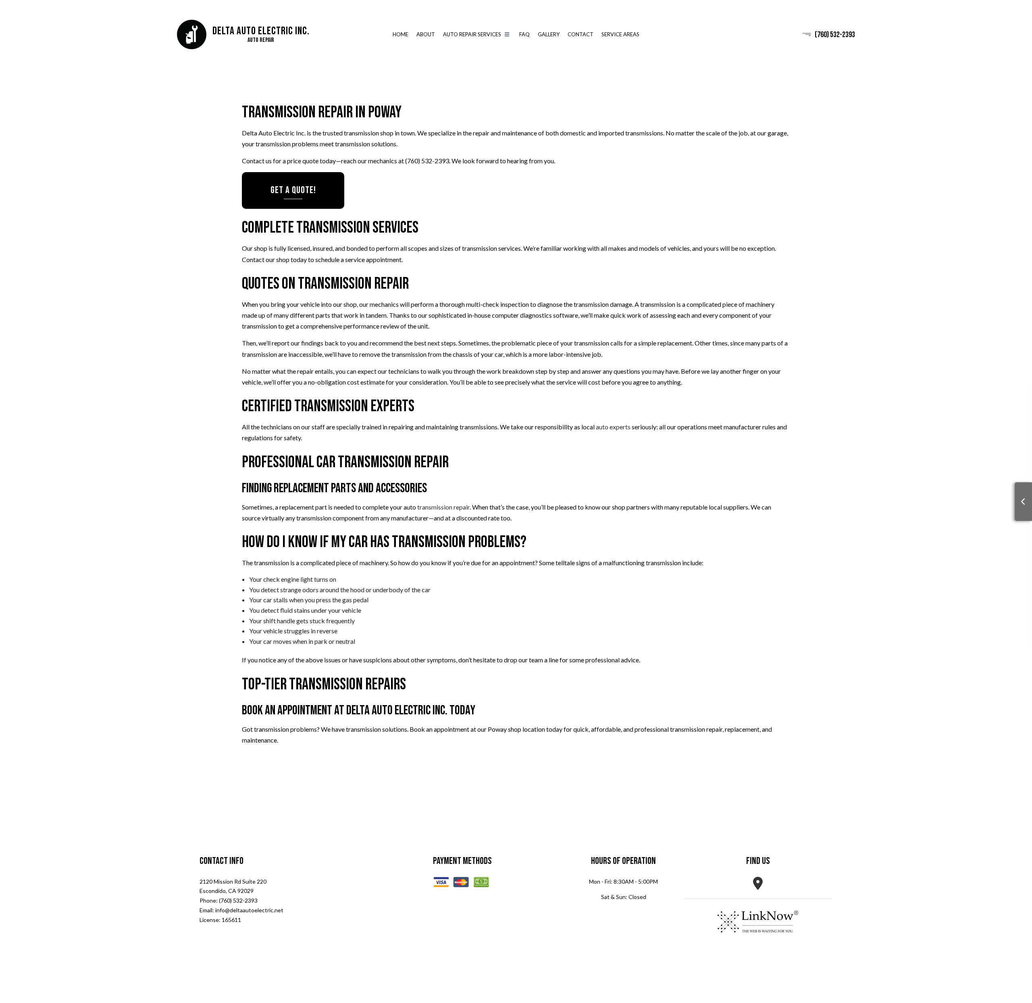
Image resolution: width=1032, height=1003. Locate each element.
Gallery (549, 34)
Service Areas (620, 34)
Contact (580, 34)
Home (400, 34)
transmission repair (443, 507)
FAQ (524, 34)
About (425, 34)
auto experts (613, 427)
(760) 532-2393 (835, 35)
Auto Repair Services (472, 34)
